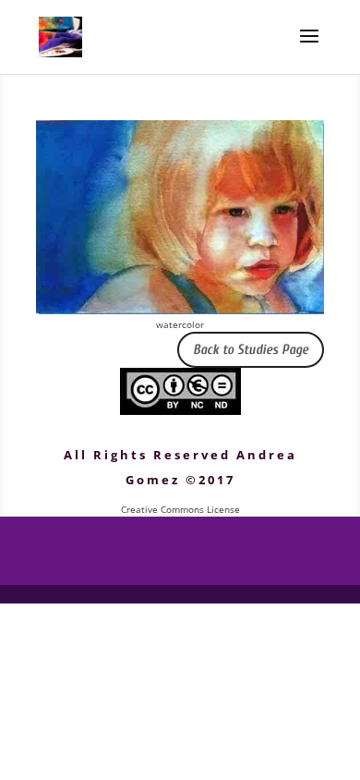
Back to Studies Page (250, 350)
